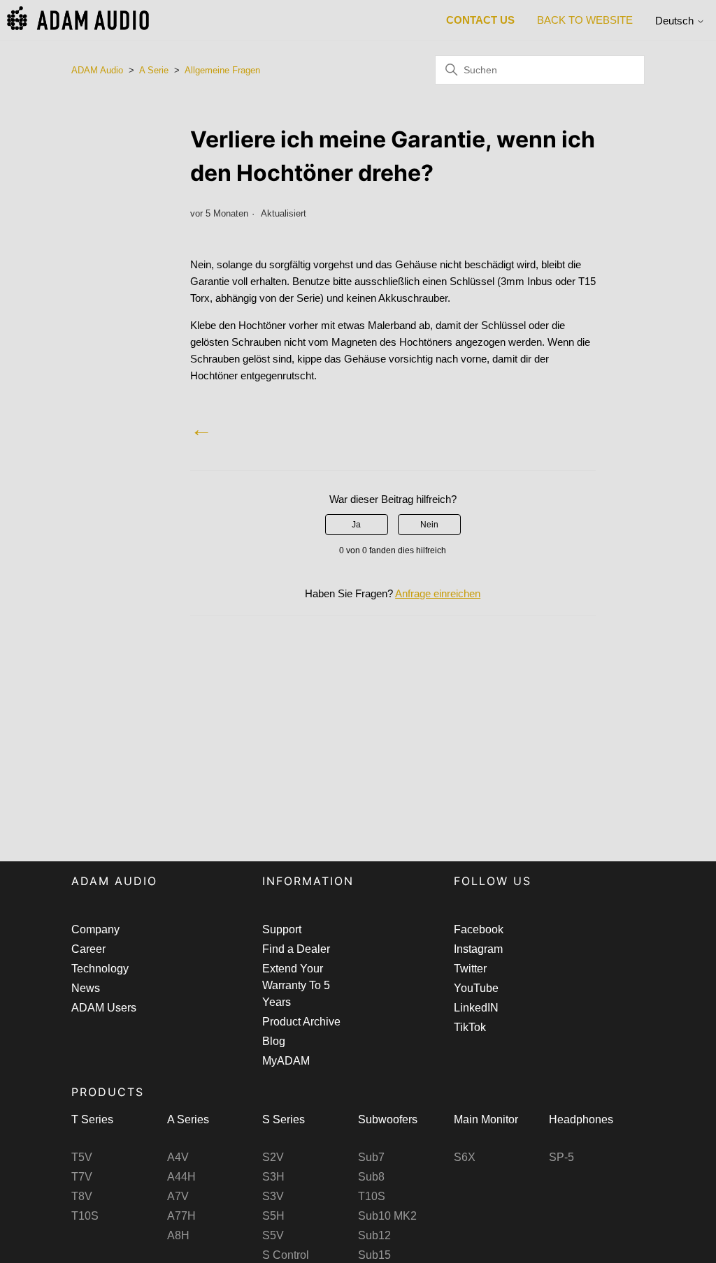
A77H (181, 1216)
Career (88, 949)
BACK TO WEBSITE (585, 20)
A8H (178, 1235)
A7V (178, 1196)
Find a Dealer (296, 949)
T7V (81, 1177)
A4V (178, 1157)
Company (95, 929)
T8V (81, 1196)
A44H (181, 1177)
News (85, 988)
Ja (356, 525)
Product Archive (301, 1022)
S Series (283, 1119)
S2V (273, 1157)
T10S (85, 1216)
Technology (100, 968)
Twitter (470, 968)
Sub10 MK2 (387, 1216)
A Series (188, 1119)
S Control (285, 1255)
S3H (273, 1177)
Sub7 (371, 1157)
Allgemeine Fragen (222, 70)
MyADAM (286, 1061)
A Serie (154, 70)
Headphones (581, 1119)
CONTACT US (480, 20)
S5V (273, 1235)
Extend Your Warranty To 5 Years (296, 985)
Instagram (478, 949)
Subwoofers (387, 1119)
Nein (429, 525)
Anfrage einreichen (437, 593)
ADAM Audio (97, 70)
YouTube (476, 988)
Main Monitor (486, 1119)
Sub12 (374, 1235)
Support (281, 929)
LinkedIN (476, 1008)
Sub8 (371, 1177)
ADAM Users (103, 1008)
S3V (273, 1196)
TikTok (470, 1027)
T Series (92, 1119)
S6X (464, 1157)
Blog (273, 1041)
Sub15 (374, 1255)
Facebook (478, 929)
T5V (81, 1157)
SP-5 (561, 1157)
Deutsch (675, 21)
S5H (273, 1216)
